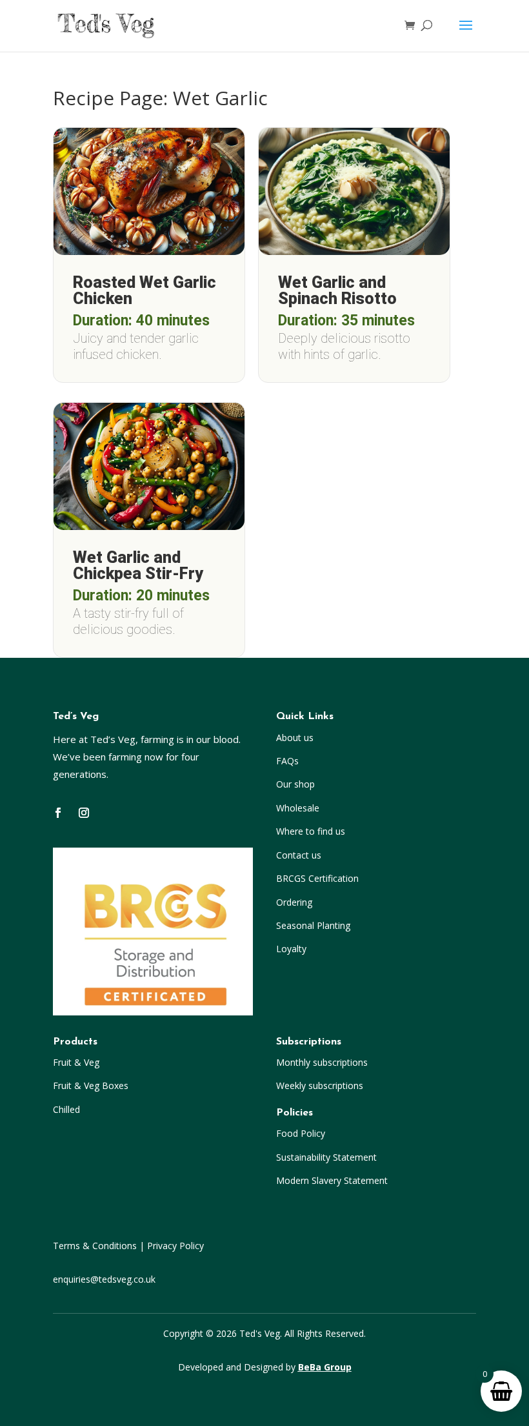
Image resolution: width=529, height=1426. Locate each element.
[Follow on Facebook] (58, 812)
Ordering (294, 902)
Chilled (66, 1109)
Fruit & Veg (76, 1062)
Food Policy (300, 1133)
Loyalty (291, 948)
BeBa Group (325, 1367)
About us (295, 737)
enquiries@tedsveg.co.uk (104, 1279)
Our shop (295, 784)
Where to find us (310, 831)
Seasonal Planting (313, 925)
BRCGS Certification (317, 878)
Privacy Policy (175, 1245)
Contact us (298, 855)
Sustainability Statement (326, 1157)
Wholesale (297, 808)
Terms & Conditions (95, 1245)
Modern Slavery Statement (332, 1180)
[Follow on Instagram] (84, 812)
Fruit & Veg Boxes (90, 1085)
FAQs (287, 761)
